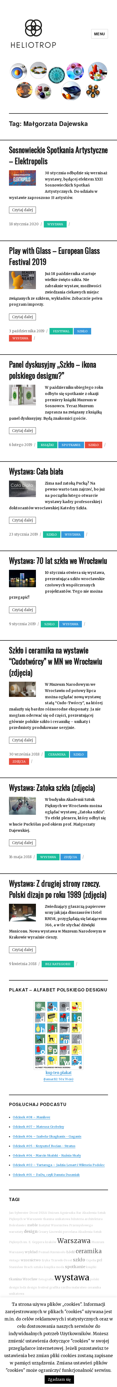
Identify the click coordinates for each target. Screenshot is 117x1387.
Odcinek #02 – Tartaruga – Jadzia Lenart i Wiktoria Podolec (59, 1165)
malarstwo (79, 1287)
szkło (79, 1259)
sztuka (38, 1267)
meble (32, 1225)
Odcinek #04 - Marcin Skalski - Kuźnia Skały (47, 1155)
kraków (50, 1242)
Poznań (44, 1252)
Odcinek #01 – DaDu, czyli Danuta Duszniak (46, 1175)
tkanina (15, 1279)
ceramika (89, 1251)
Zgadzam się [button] (59, 1379)
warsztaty (16, 1232)
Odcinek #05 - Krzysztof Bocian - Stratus (44, 1146)
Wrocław (30, 1279)
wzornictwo (31, 1260)
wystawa (71, 1277)
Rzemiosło (58, 1252)
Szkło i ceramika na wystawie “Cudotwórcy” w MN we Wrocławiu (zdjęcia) (55, 661)
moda (60, 1267)
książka (49, 1267)
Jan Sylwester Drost (23, 1213)
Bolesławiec (17, 1225)
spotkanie (75, 1266)
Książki (47, 445)
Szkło (82, 331)
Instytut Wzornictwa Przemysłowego (66, 1225)
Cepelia (91, 1260)
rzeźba (66, 1287)
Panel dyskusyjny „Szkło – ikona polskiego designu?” (52, 370)
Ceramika (57, 754)
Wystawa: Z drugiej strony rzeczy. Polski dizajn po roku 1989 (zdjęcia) (57, 889)
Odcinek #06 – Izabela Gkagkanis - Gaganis (47, 1136)
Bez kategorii (57, 964)
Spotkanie (71, 445)
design (31, 1231)
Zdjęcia (19, 761)
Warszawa (74, 1241)
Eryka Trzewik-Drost (57, 1260)
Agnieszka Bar (70, 1213)
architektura (94, 1219)
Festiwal (61, 331)
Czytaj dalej (24, 210)
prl (99, 1260)
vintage (14, 1260)
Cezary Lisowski (50, 1232)
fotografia (46, 1279)
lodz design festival (34, 1287)
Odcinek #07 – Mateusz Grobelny (38, 1127)
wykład (31, 1252)
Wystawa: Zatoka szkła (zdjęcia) (52, 787)
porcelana (70, 1232)
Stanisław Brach (21, 1267)
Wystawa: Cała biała (36, 471)
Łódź (70, 1252)
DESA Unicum (49, 1213)
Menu (99, 33)
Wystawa (55, 224)
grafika (54, 1287)
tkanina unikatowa (56, 1219)
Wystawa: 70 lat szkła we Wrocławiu (58, 560)
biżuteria (77, 1219)
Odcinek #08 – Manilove (31, 1117)
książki (91, 1267)
